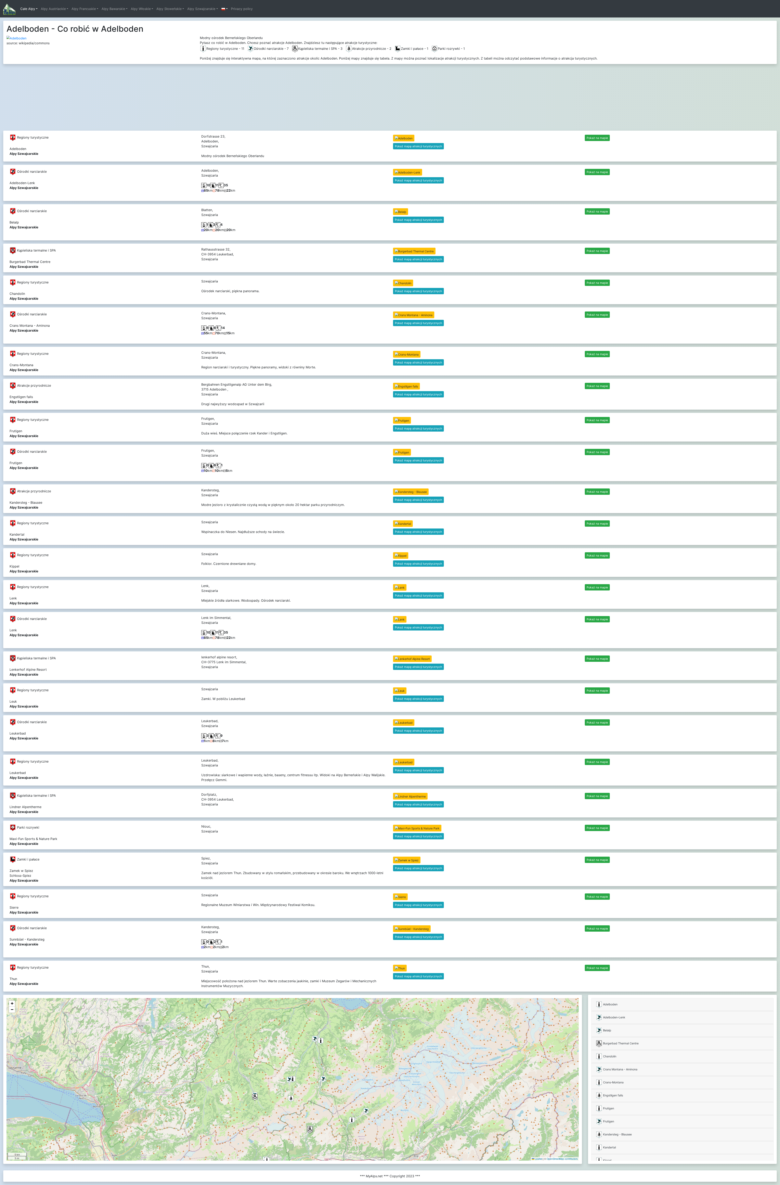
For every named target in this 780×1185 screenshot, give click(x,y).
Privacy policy (242, 9)
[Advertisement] (390, 95)
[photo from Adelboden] (16, 38)
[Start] (9, 9)
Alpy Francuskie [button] (84, 9)
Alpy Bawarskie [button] (113, 9)
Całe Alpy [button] (27, 9)
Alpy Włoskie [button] (141, 9)
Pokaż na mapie (597, 138)
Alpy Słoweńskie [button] (169, 9)
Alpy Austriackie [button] (53, 9)
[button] (224, 9)
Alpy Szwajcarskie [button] (201, 9)
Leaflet (538, 1158)
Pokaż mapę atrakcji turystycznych (418, 146)
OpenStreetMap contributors (562, 1158)
